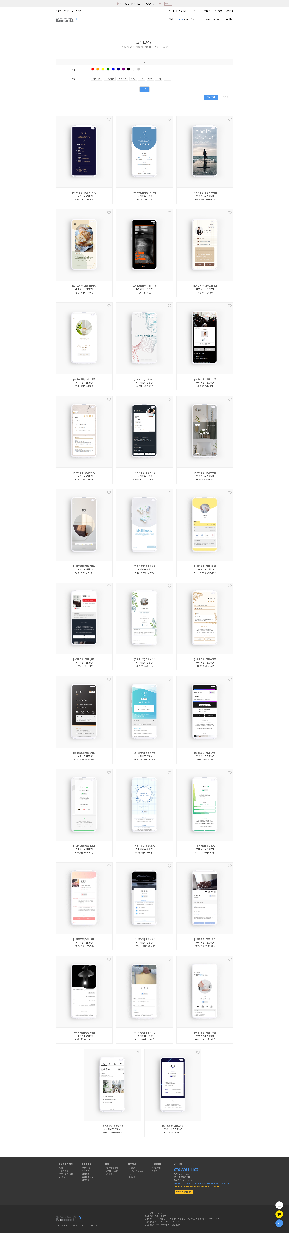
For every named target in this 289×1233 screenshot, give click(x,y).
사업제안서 (110, 1174)
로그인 (171, 11)
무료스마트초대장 (210, 19)
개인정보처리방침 (136, 1171)
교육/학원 (109, 79)
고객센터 (206, 11)
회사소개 (79, 11)
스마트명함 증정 (112, 1168)
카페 (159, 79)
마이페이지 (194, 11)
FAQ (130, 1174)
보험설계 (122, 79)
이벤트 (58, 11)
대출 (150, 79)
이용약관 (132, 1168)
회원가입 (182, 11)
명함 (171, 19)
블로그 (154, 1171)
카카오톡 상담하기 (184, 1191)
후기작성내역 (87, 1177)
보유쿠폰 (86, 1171)
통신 (142, 79)
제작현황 (218, 11)
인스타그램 (156, 1168)
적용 (144, 89)
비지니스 (97, 79)
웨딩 (133, 79)
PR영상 (229, 19)
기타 (167, 79)
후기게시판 (68, 11)
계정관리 (86, 1180)
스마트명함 (189, 19)
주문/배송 (86, 1168)
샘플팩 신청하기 (112, 1171)
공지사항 (229, 11)
